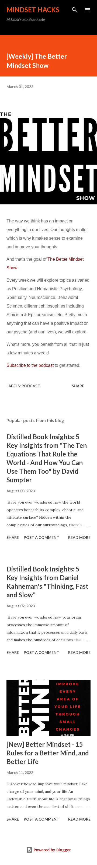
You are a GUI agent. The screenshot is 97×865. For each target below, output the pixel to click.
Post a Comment (41, 537)
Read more (79, 537)
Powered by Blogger (52, 849)
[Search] (74, 9)
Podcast (31, 385)
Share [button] (78, 385)
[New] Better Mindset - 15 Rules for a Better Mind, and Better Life (47, 752)
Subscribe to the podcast (30, 365)
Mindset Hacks (32, 9)
